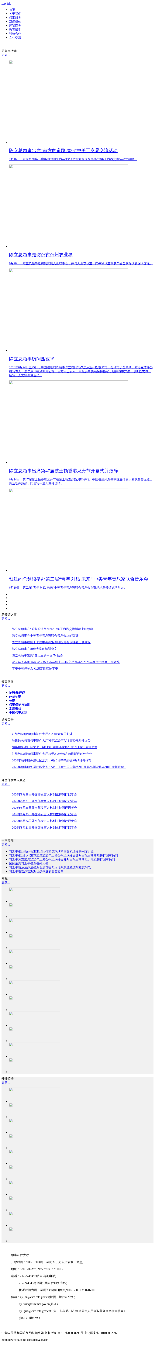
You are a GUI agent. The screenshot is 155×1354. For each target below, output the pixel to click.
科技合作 (15, 33)
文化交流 (15, 37)
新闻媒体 (15, 21)
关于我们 (15, 13)
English (6, 3)
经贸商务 (15, 25)
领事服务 (15, 17)
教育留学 (15, 29)
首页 (12, 9)
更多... (6, 55)
